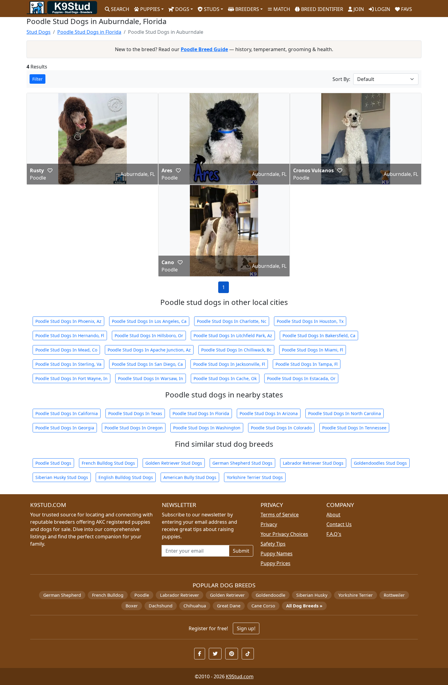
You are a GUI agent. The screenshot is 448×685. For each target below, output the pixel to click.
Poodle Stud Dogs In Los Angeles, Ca (149, 321)
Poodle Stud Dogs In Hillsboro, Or (149, 335)
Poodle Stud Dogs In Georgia (64, 428)
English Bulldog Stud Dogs (125, 477)
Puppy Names (277, 553)
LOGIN (382, 9)
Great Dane (228, 606)
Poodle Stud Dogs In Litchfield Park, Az (233, 335)
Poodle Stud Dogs (53, 463)
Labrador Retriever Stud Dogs (313, 463)
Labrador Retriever (179, 595)
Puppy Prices (275, 563)
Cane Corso (263, 606)
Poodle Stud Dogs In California (66, 413)
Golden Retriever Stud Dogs (173, 463)
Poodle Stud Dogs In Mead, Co (66, 350)
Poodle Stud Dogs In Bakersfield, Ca (319, 335)
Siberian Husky (311, 595)
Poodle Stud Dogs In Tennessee (354, 428)
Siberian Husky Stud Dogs (61, 477)
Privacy (269, 524)
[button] (50, 170)
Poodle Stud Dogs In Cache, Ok (225, 378)
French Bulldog (107, 595)
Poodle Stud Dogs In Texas (135, 413)
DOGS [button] (181, 9)
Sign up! (246, 628)
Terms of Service (280, 514)
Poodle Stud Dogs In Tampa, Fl (307, 364)
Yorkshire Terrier (355, 595)
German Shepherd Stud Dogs (242, 463)
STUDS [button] (211, 9)
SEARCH (119, 9)
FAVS (406, 9)
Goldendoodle (270, 595)
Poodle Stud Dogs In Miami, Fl (312, 350)
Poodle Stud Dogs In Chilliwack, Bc (236, 350)
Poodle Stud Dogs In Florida (200, 413)
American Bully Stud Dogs (189, 477)
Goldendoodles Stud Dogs (380, 463)
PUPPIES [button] (149, 9)
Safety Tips (273, 543)
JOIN (358, 9)
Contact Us (339, 524)
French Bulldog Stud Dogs (108, 463)
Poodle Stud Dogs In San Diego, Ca (147, 364)
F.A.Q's (333, 534)
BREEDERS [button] (246, 9)
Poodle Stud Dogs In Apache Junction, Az (149, 350)
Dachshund (160, 606)
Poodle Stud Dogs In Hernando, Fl (69, 335)
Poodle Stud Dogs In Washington (206, 428)
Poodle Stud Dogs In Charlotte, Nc (231, 321)
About (333, 514)
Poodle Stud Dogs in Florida (89, 32)
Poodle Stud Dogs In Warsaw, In (150, 378)
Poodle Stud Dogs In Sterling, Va (68, 364)
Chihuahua (194, 606)
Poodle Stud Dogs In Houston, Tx (310, 321)
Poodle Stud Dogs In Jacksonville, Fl (229, 364)
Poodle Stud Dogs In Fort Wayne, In (71, 378)
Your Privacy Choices (284, 534)
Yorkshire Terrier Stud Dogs (255, 477)
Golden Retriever (227, 595)
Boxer (132, 606)
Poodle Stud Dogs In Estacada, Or (301, 378)
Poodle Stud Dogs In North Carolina (344, 413)
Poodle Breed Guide (204, 49)
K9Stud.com (240, 676)
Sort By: (341, 79)
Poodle (141, 595)
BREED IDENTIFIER (321, 9)
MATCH (281, 9)
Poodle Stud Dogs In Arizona (269, 413)
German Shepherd (62, 595)
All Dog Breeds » (304, 606)
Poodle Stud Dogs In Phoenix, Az (68, 321)
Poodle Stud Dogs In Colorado (281, 428)
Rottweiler (394, 595)
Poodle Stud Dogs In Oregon (134, 428)
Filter (37, 79)
